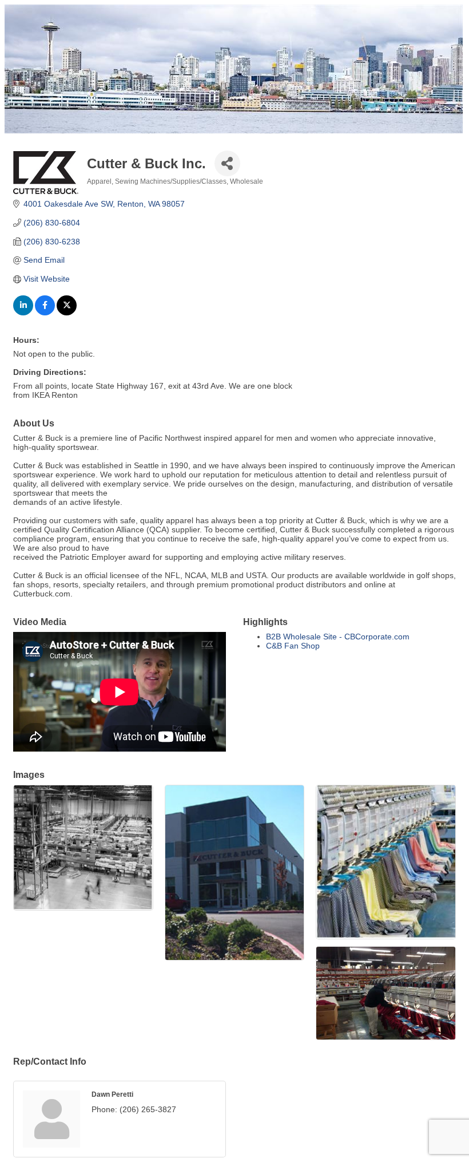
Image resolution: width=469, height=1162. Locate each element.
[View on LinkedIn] (23, 312)
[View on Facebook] (45, 312)
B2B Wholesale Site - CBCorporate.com (338, 636)
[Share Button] (227, 163)
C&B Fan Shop (293, 645)
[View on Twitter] (67, 312)
